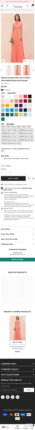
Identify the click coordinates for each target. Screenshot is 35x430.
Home (2, 10)
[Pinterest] (12, 397)
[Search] (7, 6)
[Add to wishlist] (23, 317)
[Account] (28, 6)
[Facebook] (2, 397)
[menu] (2, 6)
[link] (29, 178)
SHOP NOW (26, 1)
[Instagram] (7, 397)
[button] (28, 61)
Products (8, 10)
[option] (17, 38)
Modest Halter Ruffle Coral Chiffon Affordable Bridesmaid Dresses (17, 348)
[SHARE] (32, 178)
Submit (29, 390)
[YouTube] (17, 397)
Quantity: (4, 169)
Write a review (17, 259)
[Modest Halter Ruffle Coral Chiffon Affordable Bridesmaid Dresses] (17, 328)
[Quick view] (23, 320)
